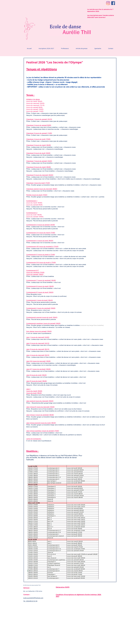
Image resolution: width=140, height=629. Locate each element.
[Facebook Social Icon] (113, 3)
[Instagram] (108, 3)
